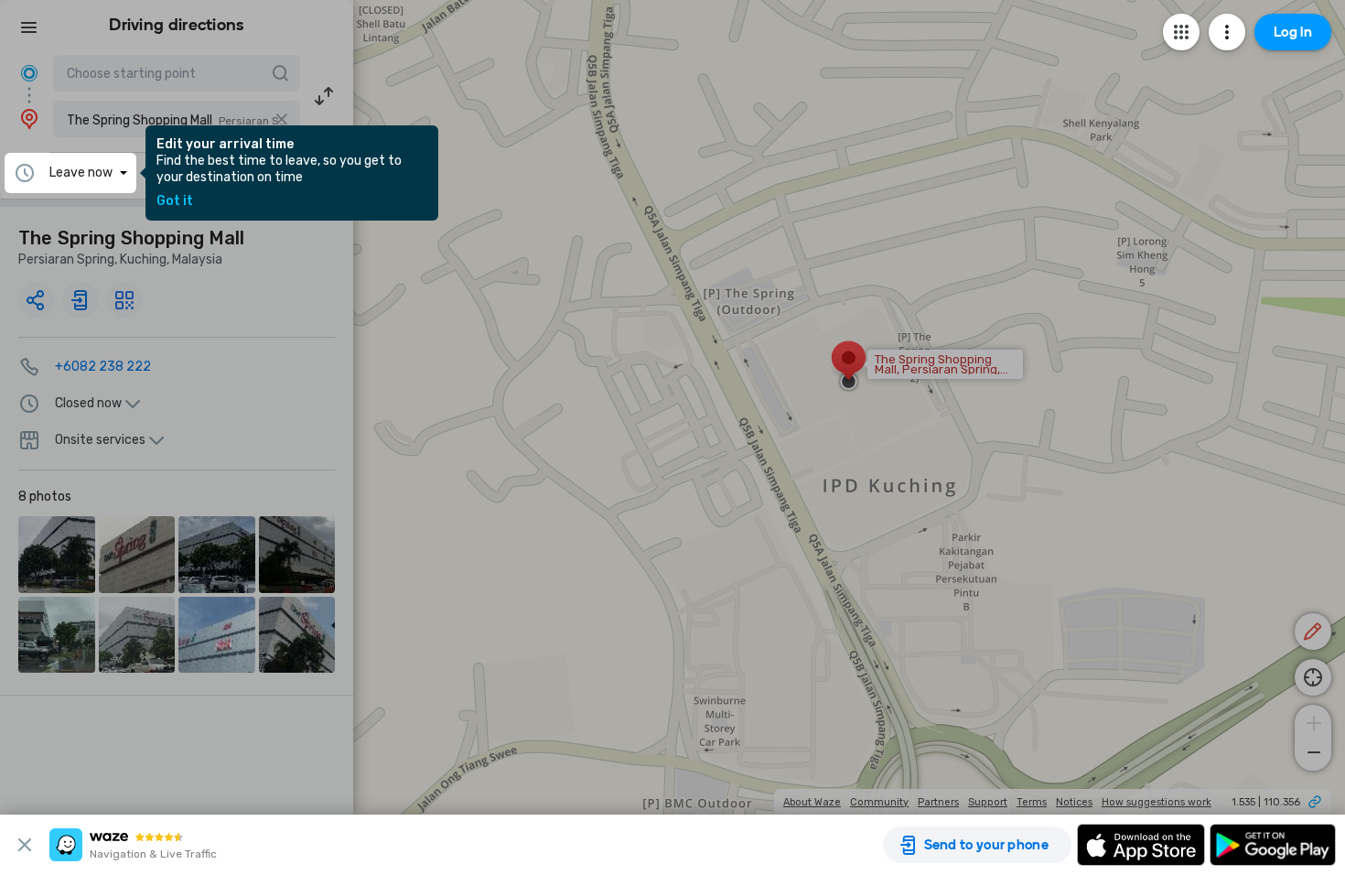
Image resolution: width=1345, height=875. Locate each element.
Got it (174, 201)
